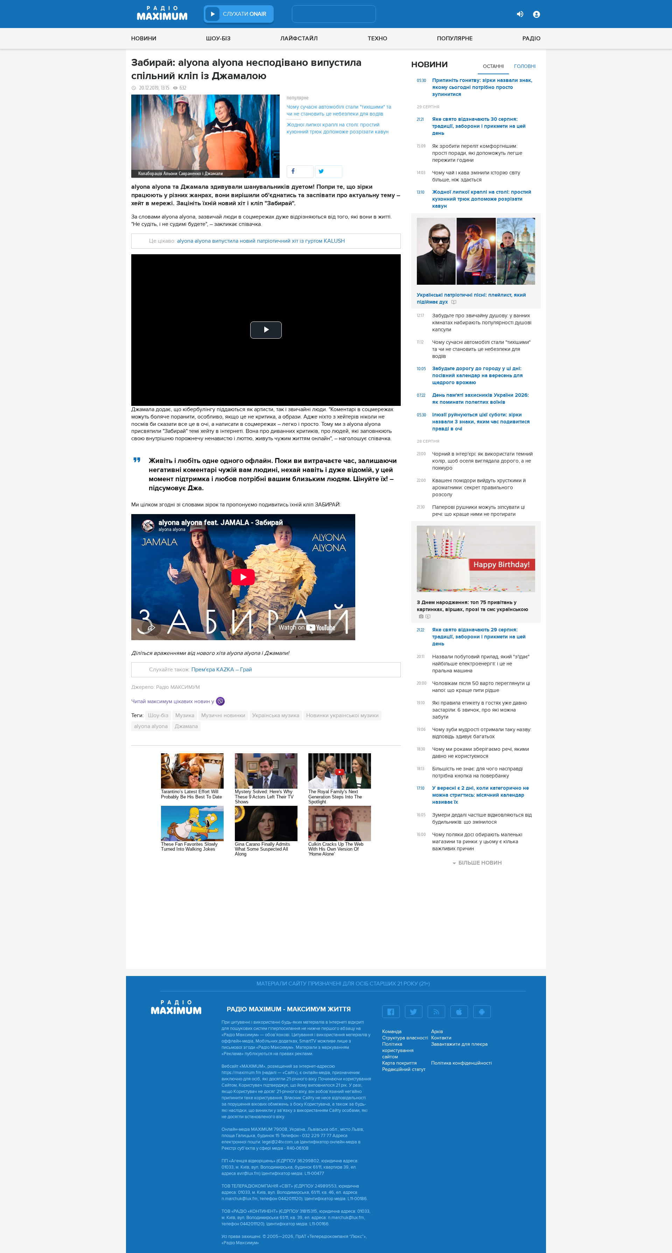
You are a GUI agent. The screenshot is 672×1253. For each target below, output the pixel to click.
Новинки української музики (342, 715)
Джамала (186, 726)
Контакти (441, 1038)
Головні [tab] (525, 66)
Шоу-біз (218, 38)
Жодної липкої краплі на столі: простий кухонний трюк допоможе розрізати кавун (337, 128)
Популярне (455, 38)
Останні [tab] (493, 66)
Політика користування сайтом (398, 1050)
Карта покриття (399, 1063)
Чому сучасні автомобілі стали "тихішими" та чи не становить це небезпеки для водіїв (339, 110)
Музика (184, 715)
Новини (143, 38)
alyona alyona (151, 726)
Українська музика (275, 715)
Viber (220, 701)
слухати (244, 14)
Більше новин (480, 863)
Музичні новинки (223, 715)
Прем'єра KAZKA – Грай (221, 669)
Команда (391, 1031)
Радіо (532, 38)
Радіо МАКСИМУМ (178, 687)
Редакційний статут (404, 1069)
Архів (437, 1031)
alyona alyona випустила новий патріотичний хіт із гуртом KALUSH (261, 240)
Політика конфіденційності (461, 1063)
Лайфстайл (299, 38)
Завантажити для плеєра (459, 1044)
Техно (377, 38)
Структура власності (405, 1038)
